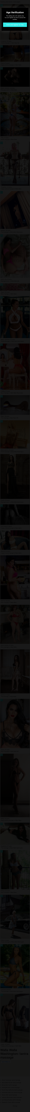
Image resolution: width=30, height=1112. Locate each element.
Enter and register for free (15, 25)
